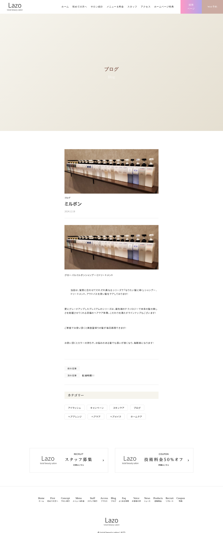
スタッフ (132, 6)
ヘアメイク (115, 416)
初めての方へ (79, 6)
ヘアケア (96, 416)
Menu (78, 499)
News (147, 499)
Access (104, 499)
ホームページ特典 (164, 6)
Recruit (170, 499)
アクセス (146, 6)
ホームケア (136, 416)
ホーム (65, 6)
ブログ (67, 197)
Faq (124, 499)
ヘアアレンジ (75, 416)
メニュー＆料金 (115, 6)
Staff (93, 499)
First (52, 499)
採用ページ (191, 7)
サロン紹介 (97, 6)
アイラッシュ (74, 407)
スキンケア (118, 407)
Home (41, 499)
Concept (65, 499)
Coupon (180, 499)
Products (158, 499)
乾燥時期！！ (88, 375)
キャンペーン (97, 407)
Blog (113, 499)
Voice (136, 499)
